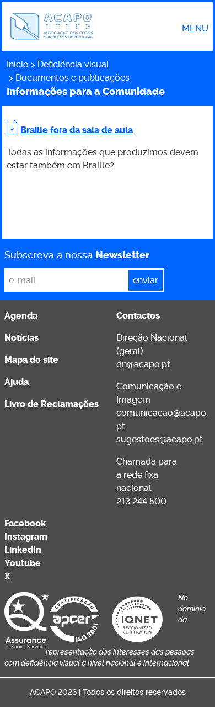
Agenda (20, 315)
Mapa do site (31, 360)
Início (18, 64)
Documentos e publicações (72, 77)
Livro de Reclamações (51, 404)
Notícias (21, 338)
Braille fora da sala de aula (76, 130)
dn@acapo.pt (143, 364)
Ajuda (16, 382)
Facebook (25, 523)
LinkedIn (22, 550)
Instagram (25, 536)
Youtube (22, 563)
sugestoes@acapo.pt (159, 439)
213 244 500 (141, 501)
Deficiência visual (73, 64)
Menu (195, 28)
